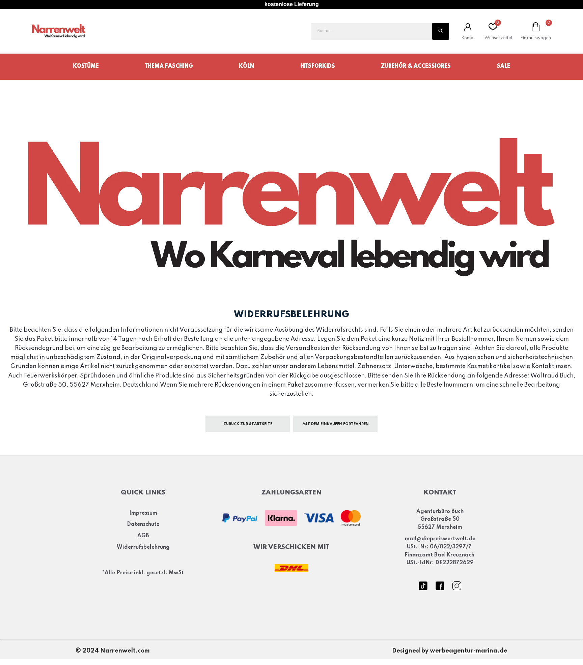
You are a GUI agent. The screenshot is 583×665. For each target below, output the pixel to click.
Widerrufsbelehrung (143, 547)
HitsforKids (317, 66)
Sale (503, 66)
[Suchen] (440, 31)
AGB (143, 536)
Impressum (143, 513)
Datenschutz (143, 524)
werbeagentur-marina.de (468, 651)
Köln (246, 66)
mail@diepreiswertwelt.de (440, 539)
